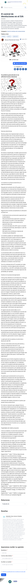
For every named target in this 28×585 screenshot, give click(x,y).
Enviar (3, 574)
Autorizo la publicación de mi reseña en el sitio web (14, 571)
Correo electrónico (7, 556)
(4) (21, 202)
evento (3, 36)
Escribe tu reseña (6, 562)
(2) (12, 160)
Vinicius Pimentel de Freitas (12, 40)
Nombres (4, 550)
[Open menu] (2, 7)
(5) (23, 377)
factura (9, 36)
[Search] (25, 7)
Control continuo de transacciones (16, 31)
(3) (3, 199)
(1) (4, 93)
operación (15, 36)
